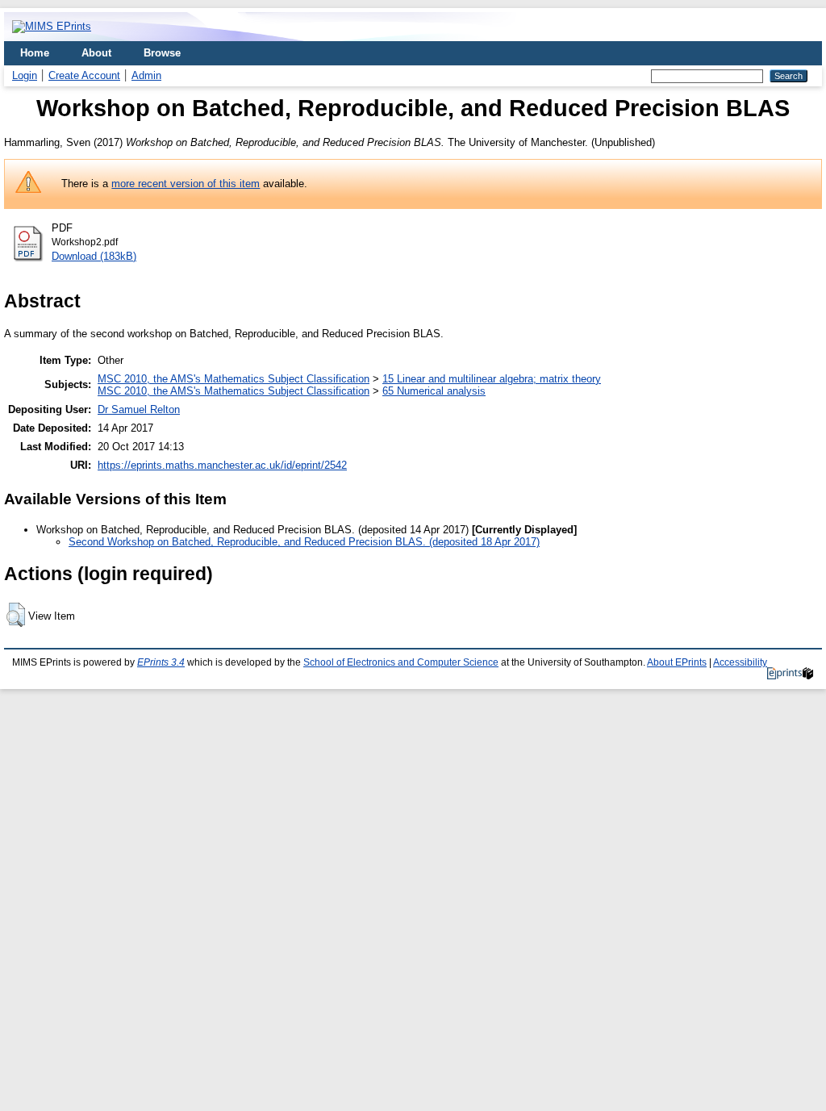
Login (24, 75)
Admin (146, 75)
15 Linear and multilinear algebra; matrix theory (491, 379)
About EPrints (677, 662)
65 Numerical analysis (434, 391)
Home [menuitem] (34, 53)
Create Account (84, 75)
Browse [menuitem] (162, 53)
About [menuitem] (96, 53)
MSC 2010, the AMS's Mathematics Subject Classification (233, 379)
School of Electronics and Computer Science (401, 662)
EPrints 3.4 (161, 662)
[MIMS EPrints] (51, 26)
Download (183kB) (94, 256)
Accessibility (740, 662)
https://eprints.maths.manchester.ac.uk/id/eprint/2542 (222, 465)
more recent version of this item (185, 184)
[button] (15, 615)
